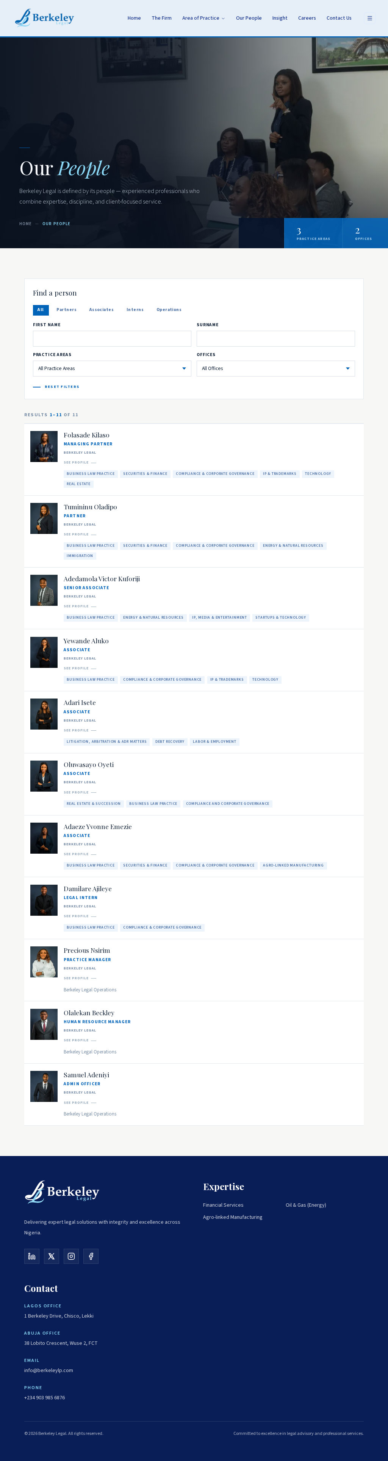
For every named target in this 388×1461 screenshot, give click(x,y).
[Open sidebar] (370, 18)
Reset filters (62, 386)
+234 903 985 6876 (44, 1398)
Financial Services (223, 1205)
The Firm (162, 18)
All (41, 310)
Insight (280, 18)
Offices (206, 355)
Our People (249, 18)
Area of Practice (200, 18)
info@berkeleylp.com (48, 1370)
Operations (169, 310)
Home (134, 18)
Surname (208, 325)
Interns (135, 310)
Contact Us (339, 18)
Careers (307, 18)
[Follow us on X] (51, 1256)
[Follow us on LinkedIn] (31, 1256)
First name (47, 325)
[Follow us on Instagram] (71, 1256)
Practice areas (52, 355)
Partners (66, 310)
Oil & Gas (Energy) (306, 1205)
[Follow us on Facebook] (91, 1256)
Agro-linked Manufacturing (233, 1217)
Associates (101, 310)
